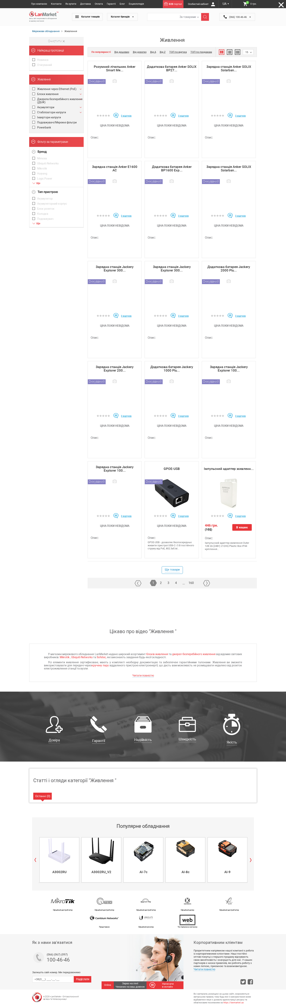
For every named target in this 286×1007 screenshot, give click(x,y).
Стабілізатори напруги (51, 112)
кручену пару (100, 665)
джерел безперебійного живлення (193, 654)
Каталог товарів (90, 16)
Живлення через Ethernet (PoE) (56, 89)
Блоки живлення (48, 94)
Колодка (42, 213)
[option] (59, 860)
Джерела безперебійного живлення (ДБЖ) (59, 101)
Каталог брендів (120, 16)
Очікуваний (44, 64)
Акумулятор (45, 198)
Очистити (55, 41)
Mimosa (42, 158)
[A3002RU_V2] (101, 851)
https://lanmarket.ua (233, 1002)
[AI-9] (227, 851)
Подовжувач (45, 218)
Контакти (56, 4)
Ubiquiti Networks (48, 163)
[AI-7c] (143, 851)
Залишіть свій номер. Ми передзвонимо (56, 972)
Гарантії (111, 4)
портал (175, 4)
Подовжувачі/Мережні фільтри (57, 122)
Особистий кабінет (198, 4)
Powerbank (44, 127)
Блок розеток (45, 208)
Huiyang (42, 173)
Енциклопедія (136, 4)
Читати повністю (143, 675)
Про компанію (39, 4)
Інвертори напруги (49, 117)
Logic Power (44, 178)
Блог (122, 4)
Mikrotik (42, 168)
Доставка (85, 4)
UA (226, 4)
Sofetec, (101, 657)
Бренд (42, 152)
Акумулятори (45, 107)
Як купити (70, 4)
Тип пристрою (48, 192)
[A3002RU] (59, 851)
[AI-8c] (185, 851)
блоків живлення (157, 654)
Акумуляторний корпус (52, 203)
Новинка (42, 59)
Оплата (99, 4)
